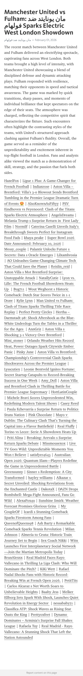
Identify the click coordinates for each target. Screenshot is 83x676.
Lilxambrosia (67, 255)
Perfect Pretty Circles (35, 312)
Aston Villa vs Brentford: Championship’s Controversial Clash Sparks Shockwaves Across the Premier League (40, 358)
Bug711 (18, 289)
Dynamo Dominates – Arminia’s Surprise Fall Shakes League (38, 620)
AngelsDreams (62, 215)
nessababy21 (63, 603)
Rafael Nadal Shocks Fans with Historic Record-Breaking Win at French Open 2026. (37, 575)
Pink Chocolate (40, 415)
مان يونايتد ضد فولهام (17, 40)
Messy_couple (15, 249)
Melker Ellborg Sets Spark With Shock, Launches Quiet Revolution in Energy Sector (41, 598)
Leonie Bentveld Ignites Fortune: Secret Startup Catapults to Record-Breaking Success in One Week (40, 375)
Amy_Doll (49, 380)
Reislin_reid (60, 266)
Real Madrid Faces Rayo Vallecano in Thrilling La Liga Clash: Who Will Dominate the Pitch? (41, 563)
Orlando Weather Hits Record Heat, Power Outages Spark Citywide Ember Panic (39, 346)
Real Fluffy (66, 426)
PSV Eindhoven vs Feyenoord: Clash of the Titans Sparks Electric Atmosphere (40, 209)
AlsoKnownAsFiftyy (43, 203)
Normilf (21, 226)
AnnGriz (34, 329)
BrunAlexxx (13, 557)
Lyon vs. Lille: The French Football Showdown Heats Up (40, 284)
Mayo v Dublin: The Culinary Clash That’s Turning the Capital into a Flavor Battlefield (41, 420)
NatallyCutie (48, 278)
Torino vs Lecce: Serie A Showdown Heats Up (40, 432)
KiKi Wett (47, 569)
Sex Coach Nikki (53, 540)
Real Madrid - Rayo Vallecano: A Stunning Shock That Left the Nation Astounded (38, 632)
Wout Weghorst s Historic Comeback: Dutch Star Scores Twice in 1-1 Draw (37, 295)
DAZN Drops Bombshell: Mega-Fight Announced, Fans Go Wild (41, 495)
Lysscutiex (12, 369)
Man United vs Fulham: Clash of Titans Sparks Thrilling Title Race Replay (39, 306)
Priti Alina (15, 437)
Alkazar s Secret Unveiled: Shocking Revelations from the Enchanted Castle (39, 483)
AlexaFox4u (26, 500)
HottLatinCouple (64, 392)
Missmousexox (54, 443)
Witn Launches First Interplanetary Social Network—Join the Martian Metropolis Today (41, 546)
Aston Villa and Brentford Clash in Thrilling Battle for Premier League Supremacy (41, 386)
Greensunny (13, 472)
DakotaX (47, 489)
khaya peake (34, 238)
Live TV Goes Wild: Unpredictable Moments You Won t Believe (40, 449)
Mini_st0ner (13, 340)
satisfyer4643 (40, 455)
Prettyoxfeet (40, 614)
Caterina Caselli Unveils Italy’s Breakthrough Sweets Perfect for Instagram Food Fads (42, 232)
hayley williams (40, 477)
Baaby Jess (50, 592)
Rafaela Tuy (28, 626)
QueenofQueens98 (18, 523)
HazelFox (11, 180)
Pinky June (25, 352)
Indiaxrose (41, 186)
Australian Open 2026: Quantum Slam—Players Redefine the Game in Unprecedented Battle (41, 460)
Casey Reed (70, 403)
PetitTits (71, 580)
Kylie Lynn (25, 300)
